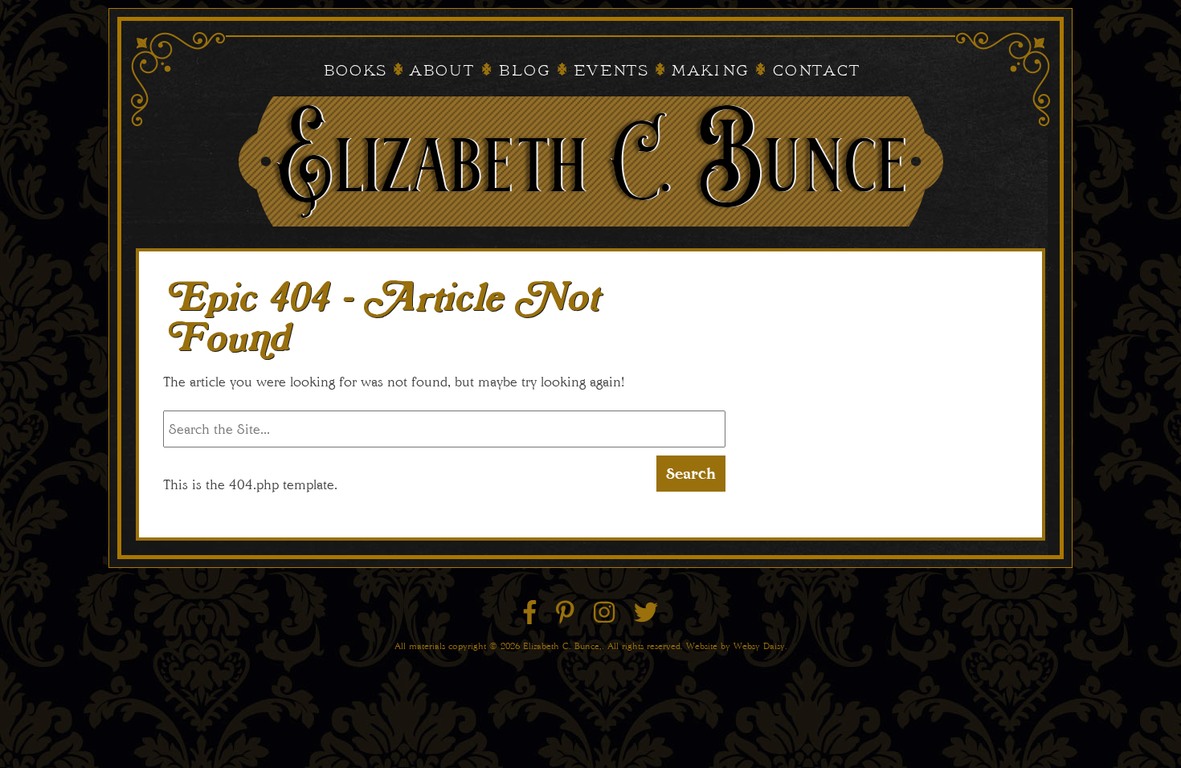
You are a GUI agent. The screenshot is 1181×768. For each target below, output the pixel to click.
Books (354, 71)
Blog (523, 71)
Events (610, 71)
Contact (815, 71)
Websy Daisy (759, 645)
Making (709, 71)
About (441, 71)
